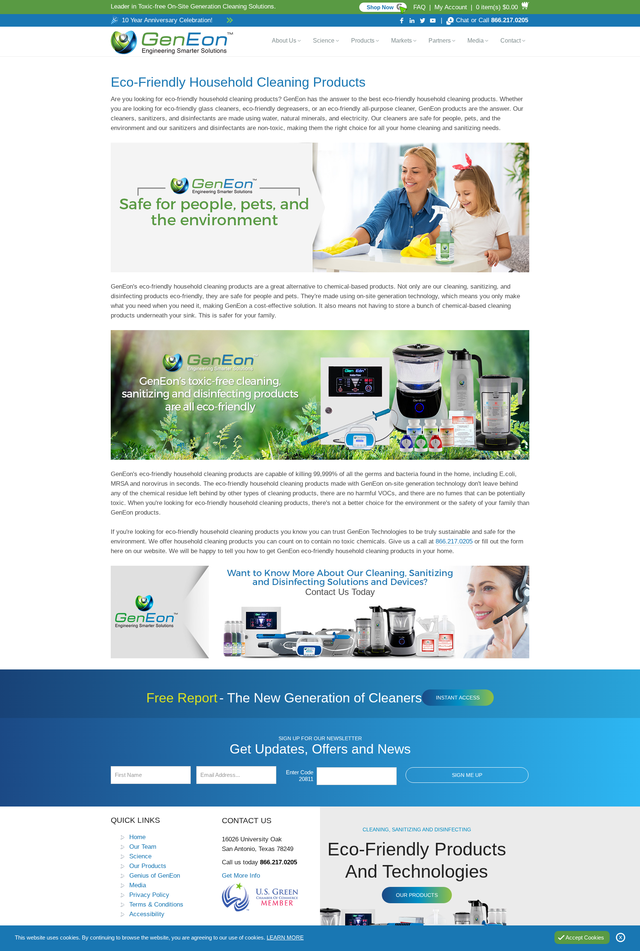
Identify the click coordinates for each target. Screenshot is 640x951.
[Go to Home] (170, 41)
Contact (510, 40)
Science (323, 40)
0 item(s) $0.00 (497, 7)
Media (475, 40)
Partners (440, 40)
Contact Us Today (340, 592)
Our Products (147, 865)
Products (362, 40)
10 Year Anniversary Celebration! (167, 20)
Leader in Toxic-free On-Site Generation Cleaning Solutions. (193, 6)
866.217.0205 (509, 20)
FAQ (419, 7)
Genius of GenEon (154, 875)
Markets (401, 40)
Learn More (285, 937)
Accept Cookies (585, 937)
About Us (284, 40)
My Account (450, 7)
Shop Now (380, 7)
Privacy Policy (149, 894)
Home (137, 837)
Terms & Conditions (156, 904)
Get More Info (241, 875)
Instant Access (458, 698)
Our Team (142, 846)
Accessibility (146, 914)
